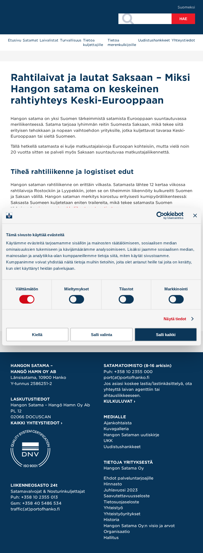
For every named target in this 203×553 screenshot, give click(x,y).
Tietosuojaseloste (121, 502)
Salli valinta (101, 334)
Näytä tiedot (175, 318)
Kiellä (37, 334)
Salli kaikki (166, 334)
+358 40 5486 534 (42, 503)
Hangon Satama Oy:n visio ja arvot (139, 525)
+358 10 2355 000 (133, 371)
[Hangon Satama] (36, 17)
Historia (111, 519)
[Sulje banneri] (195, 215)
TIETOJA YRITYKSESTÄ (128, 462)
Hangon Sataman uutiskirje (131, 435)
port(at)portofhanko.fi (126, 377)
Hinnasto (113, 484)
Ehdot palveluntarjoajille (128, 478)
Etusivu (14, 40)
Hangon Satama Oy (124, 468)
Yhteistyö (113, 507)
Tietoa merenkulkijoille (122, 42)
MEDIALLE (115, 417)
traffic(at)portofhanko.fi (35, 509)
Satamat (30, 40)
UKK (108, 440)
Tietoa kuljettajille (93, 42)
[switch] (76, 299)
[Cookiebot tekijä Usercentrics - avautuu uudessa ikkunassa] (160, 215)
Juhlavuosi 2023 (121, 490)
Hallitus (111, 537)
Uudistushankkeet (154, 40)
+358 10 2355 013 (39, 497)
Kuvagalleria (116, 428)
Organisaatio (117, 531)
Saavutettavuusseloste (127, 496)
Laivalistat (49, 40)
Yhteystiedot (183, 40)
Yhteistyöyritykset (122, 514)
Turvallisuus (70, 40)
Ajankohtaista (118, 423)
